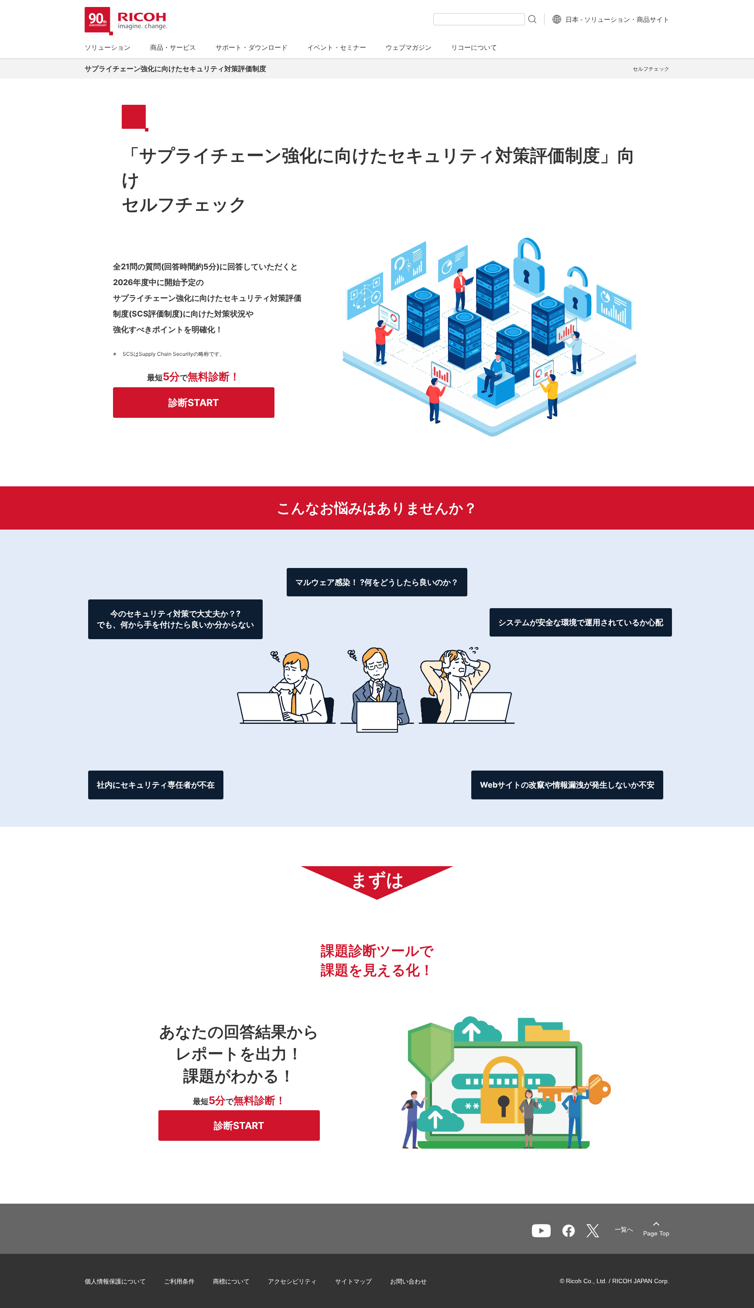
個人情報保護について (115, 1281)
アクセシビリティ (292, 1281)
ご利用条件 (179, 1281)
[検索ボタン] (531, 19)
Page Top (656, 1233)
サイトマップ (353, 1281)
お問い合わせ (408, 1281)
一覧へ (624, 1229)
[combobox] (479, 19)
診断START (193, 402)
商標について (231, 1281)
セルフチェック (651, 69)
